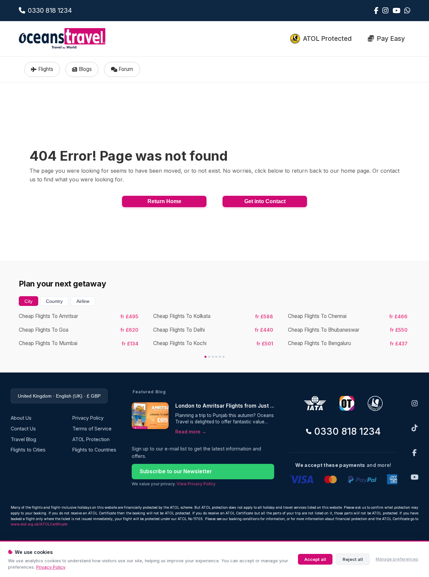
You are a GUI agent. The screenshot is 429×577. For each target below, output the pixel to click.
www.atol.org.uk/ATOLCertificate (39, 524)
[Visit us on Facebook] (376, 10)
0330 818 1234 (347, 431)
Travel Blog (23, 439)
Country (54, 301)
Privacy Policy (50, 567)
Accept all (315, 559)
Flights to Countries (94, 449)
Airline (82, 301)
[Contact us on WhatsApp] (407, 10)
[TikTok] (415, 427)
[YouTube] (414, 477)
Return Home (164, 201)
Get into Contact (265, 201)
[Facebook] (414, 452)
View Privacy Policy (196, 483)
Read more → (190, 431)
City (28, 301)
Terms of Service (92, 428)
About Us (21, 418)
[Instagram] (415, 403)
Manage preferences (397, 559)
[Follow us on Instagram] (385, 10)
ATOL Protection (91, 439)
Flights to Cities (28, 449)
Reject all (353, 559)
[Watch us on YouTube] (396, 10)
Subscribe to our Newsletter (176, 471)
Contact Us (23, 428)
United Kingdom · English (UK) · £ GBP (59, 396)
